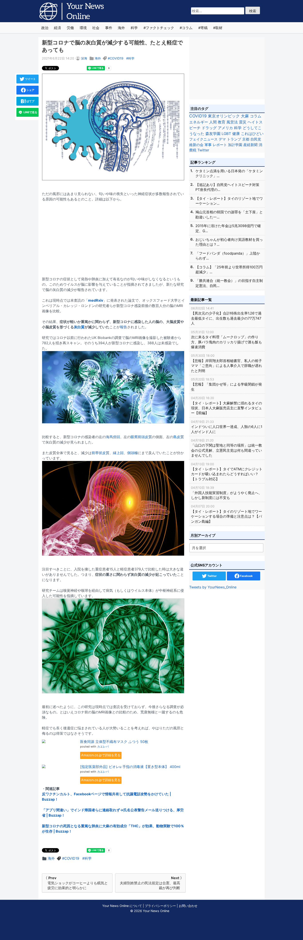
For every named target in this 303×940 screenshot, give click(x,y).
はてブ (30, 101)
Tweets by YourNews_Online (212, 587)
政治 (44, 28)
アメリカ (225, 128)
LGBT (226, 133)
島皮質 (178, 437)
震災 (242, 122)
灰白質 (79, 327)
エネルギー (198, 122)
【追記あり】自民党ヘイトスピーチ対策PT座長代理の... (227, 187)
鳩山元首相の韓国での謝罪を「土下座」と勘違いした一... (229, 214)
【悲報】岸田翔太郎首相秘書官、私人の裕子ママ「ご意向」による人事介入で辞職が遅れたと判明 (226, 363)
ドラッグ (209, 128)
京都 (245, 139)
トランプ (234, 139)
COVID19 (116, 58)
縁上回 (118, 453)
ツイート (30, 79)
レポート (220, 144)
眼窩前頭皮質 (141, 437)
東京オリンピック (224, 116)
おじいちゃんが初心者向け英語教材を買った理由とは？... (229, 242)
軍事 (208, 144)
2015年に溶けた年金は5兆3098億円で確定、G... (228, 228)
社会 (95, 28)
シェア (30, 90)
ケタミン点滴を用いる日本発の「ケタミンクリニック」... (229, 173)
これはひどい (252, 133)
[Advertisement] (114, 236)
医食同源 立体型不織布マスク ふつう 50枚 (114, 741)
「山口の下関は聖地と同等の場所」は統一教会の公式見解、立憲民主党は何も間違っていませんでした (226, 447)
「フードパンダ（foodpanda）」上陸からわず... (227, 255)
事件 (108, 28)
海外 (121, 28)
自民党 (255, 139)
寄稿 (204, 28)
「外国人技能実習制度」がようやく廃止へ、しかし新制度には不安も (226, 493)
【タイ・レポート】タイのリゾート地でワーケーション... (229, 201)
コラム (187, 28)
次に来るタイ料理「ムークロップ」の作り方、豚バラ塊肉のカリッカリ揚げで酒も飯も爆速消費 (226, 339)
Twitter (203, 150)
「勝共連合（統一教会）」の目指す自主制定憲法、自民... (229, 283)
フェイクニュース (203, 139)
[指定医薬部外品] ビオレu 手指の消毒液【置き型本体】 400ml (130, 766)
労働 (70, 28)
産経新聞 (250, 144)
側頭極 (132, 453)
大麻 (245, 116)
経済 (57, 28)
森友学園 (212, 133)
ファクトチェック (160, 28)
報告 (123, 327)
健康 (236, 133)
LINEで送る (30, 112)
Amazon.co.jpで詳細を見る (100, 755)
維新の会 (196, 144)
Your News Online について (122, 906)
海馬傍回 (113, 437)
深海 (84, 58)
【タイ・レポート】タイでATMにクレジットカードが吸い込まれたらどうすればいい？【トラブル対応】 (226, 471)
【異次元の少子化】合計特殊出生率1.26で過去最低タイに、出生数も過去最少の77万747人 (226, 315)
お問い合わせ (188, 906)
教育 (221, 122)
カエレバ (103, 746)
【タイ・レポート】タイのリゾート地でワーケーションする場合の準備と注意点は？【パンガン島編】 (226, 513)
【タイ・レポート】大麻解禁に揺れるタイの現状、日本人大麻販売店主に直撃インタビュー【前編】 (226, 405)
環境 (83, 28)
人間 (213, 122)
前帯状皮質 (100, 453)
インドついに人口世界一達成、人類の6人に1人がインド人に (226, 427)
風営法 (232, 122)
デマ (222, 139)
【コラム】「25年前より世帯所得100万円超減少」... (229, 269)
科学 (134, 28)
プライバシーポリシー (160, 906)
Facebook (246, 576)
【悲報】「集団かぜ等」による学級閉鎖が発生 (226, 384)
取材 (218, 28)
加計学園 (235, 144)
